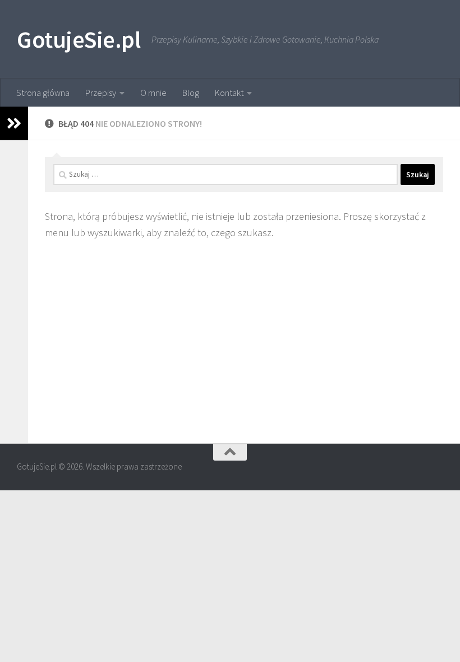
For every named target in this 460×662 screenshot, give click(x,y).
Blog (190, 92)
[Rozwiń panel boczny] (14, 123)
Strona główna (43, 92)
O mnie (153, 92)
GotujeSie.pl (78, 39)
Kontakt (229, 92)
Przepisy (100, 92)
